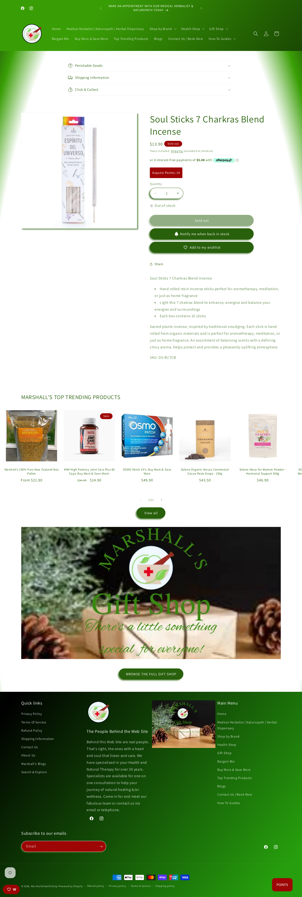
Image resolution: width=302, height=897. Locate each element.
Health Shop (226, 745)
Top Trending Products (234, 778)
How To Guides (228, 803)
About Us (28, 755)
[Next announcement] (201, 8)
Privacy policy (117, 886)
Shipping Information (37, 739)
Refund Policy (31, 730)
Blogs (221, 786)
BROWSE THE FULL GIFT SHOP (151, 674)
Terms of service (141, 886)
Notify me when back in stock (204, 234)
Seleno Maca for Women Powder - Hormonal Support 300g (262, 472)
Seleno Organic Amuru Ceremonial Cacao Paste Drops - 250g (205, 472)
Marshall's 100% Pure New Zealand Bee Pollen (31, 472)
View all (151, 513)
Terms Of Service (33, 722)
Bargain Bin (226, 761)
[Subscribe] (101, 846)
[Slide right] (161, 500)
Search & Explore (34, 772)
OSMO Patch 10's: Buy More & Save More (147, 472)
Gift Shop (224, 753)
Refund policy (95, 886)
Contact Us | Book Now (234, 794)
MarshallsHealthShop (44, 886)
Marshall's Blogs (33, 764)
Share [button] (159, 264)
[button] (162, 29)
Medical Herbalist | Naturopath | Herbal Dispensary (247, 725)
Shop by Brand (228, 736)
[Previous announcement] (101, 8)
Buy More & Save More (234, 770)
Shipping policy (165, 886)
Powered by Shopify (71, 886)
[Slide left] (140, 500)
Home (221, 714)
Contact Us (29, 747)
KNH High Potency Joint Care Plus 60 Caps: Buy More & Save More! (89, 472)
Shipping (177, 151)
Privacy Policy (31, 714)
